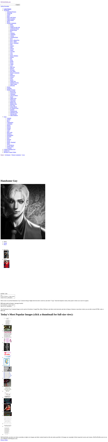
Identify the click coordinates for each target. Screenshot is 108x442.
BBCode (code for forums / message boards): (12, 303)
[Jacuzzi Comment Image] (8, 330)
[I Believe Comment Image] (8, 397)
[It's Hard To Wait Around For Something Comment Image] (8, 371)
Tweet (5, 243)
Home (2, 155)
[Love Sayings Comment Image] (8, 324)
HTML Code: (4, 293)
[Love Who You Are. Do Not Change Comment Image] (8, 357)
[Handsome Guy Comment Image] (6, 258)
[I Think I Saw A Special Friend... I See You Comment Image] (7, 365)
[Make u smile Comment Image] (8, 426)
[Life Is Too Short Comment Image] (7, 434)
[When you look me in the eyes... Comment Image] (8, 423)
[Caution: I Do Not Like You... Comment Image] (8, 337)
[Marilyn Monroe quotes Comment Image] (7, 411)
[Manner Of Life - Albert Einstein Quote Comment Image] (8, 391)
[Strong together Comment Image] (8, 403)
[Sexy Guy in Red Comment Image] (6, 267)
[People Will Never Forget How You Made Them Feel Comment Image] (8, 415)
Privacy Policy (4, 440)
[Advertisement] (48, 167)
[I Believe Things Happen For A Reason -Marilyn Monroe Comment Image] (7, 350)
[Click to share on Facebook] (23, 211)
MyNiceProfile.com (6, 2)
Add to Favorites (5, 6)
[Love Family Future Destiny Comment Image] (8, 378)
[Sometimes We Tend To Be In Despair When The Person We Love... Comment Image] (8, 342)
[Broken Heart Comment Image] (7, 386)
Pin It (5, 244)
